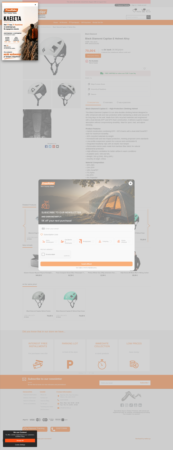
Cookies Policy (20, 436)
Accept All (20, 440)
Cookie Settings (20, 444)
